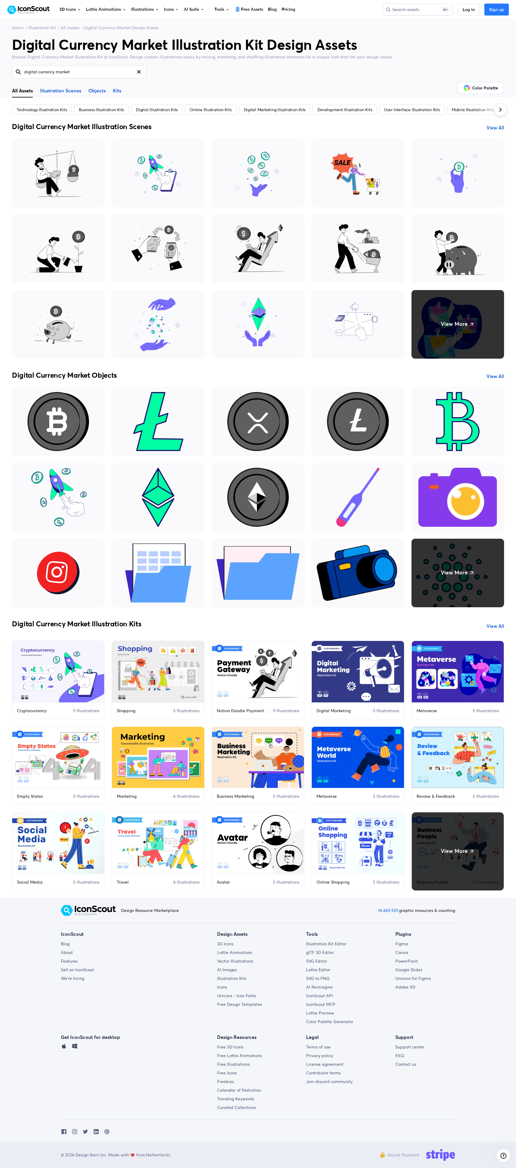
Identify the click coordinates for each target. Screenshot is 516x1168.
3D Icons (225, 944)
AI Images (227, 969)
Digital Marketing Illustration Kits (275, 109)
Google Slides (408, 969)
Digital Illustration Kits (157, 109)
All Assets (70, 27)
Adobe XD (405, 987)
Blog (65, 944)
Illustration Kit (42, 27)
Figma (401, 944)
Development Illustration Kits (344, 109)
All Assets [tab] (22, 91)
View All (495, 128)
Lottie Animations (234, 952)
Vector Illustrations (235, 961)
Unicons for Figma (413, 978)
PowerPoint (406, 961)
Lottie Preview (320, 1013)
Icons (222, 987)
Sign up (496, 10)
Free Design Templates (239, 1004)
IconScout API (319, 995)
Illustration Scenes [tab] (60, 91)
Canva (401, 952)
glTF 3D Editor (320, 952)
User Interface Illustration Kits (412, 109)
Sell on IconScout (77, 969)
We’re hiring (72, 978)
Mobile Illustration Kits (473, 109)
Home (18, 27)
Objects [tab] (97, 91)
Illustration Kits (231, 978)
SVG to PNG (318, 978)
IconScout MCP (320, 1004)
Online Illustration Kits (210, 109)
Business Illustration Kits (101, 109)
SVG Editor (316, 961)
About (67, 952)
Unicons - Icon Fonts (236, 995)
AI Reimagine (319, 987)
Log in (469, 10)
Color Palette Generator (329, 1021)
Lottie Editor (318, 969)
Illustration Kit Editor (326, 944)
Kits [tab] (117, 91)
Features (69, 961)
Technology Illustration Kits (42, 109)
